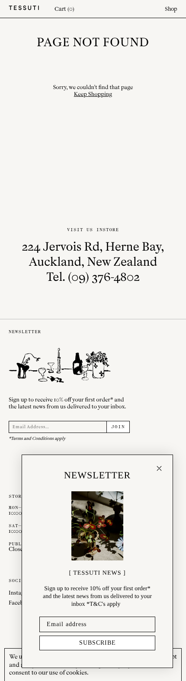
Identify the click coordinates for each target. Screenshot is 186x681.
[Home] (24, 9)
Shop (171, 9)
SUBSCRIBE (97, 643)
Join (118, 427)
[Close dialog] (159, 468)
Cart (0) (64, 9)
